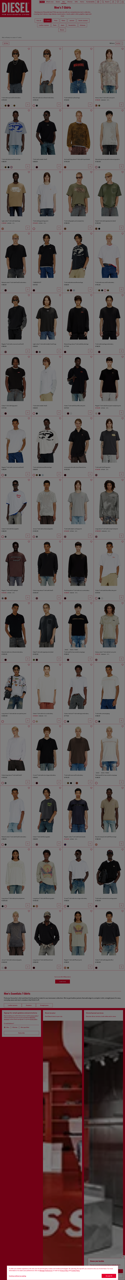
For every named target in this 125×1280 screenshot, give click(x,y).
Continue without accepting (17, 1276)
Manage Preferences (46, 1270)
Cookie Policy (75, 1270)
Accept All (109, 1276)
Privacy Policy (64, 1270)
